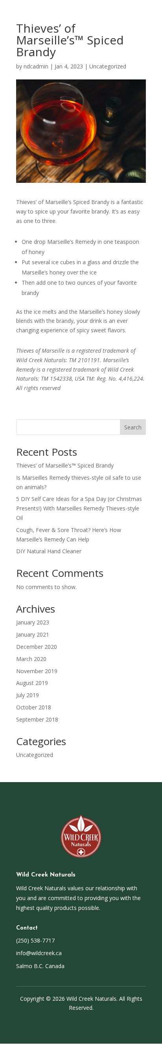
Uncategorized (107, 66)
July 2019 (27, 695)
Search (133, 427)
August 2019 (32, 683)
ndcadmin (36, 66)
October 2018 (33, 707)
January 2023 (32, 622)
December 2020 (36, 646)
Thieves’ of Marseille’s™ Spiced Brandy (65, 465)
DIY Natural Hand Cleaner (48, 551)
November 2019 (36, 671)
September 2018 (37, 719)
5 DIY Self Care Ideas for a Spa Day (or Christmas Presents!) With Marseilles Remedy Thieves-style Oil (79, 508)
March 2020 (31, 659)
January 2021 (32, 634)
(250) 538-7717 (35, 940)
